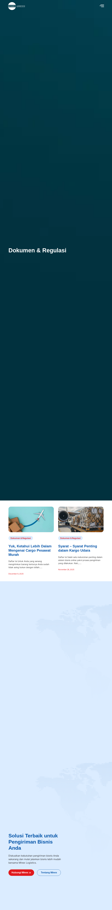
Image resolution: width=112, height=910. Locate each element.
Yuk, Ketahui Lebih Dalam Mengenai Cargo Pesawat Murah (29, 550)
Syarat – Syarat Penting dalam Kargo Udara (77, 548)
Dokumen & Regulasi (37, 250)
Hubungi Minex (20, 872)
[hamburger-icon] (101, 6)
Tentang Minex (49, 872)
